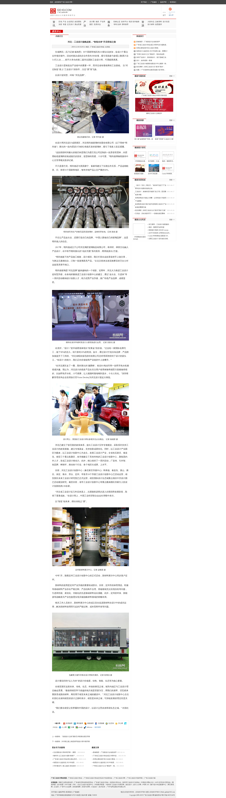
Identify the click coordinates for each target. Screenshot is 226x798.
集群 (97, 22)
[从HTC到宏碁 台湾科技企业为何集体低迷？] (154, 168)
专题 (64, 24)
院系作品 (97, 24)
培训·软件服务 (134, 22)
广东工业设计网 (119, 778)
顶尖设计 (129, 784)
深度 (60, 24)
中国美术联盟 (99, 784)
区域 (60, 22)
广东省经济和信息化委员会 (83, 782)
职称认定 (117, 22)
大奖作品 (151, 22)
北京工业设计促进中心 (85, 784)
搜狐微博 (90, 723)
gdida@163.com (170, 792)
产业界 (102, 22)
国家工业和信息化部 (66, 782)
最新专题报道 (140, 76)
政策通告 (78, 22)
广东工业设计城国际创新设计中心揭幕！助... (151, 63)
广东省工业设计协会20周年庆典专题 (154, 95)
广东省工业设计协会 (75, 778)
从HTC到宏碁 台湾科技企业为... (160, 233)
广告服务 (154, 2)
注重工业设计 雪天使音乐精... (159, 239)
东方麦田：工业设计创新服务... (159, 224)
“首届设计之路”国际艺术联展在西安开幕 (75, 736)
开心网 (120, 723)
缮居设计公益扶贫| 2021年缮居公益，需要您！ (152, 51)
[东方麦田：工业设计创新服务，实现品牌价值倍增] (154, 155)
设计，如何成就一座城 (144, 60)
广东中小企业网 (65, 787)
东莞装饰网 (76, 787)
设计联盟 (60, 784)
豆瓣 (72, 727)
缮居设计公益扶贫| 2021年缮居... (64, 762)
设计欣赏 (166, 22)
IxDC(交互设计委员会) (163, 782)
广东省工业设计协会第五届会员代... (65, 759)
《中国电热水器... (140, 161)
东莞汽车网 (86, 787)
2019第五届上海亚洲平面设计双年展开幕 (75, 741)
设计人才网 (137, 784)
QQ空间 (111, 723)
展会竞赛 (78, 24)
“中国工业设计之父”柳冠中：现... (104, 766)
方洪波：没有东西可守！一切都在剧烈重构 (150, 213)
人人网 (64, 727)
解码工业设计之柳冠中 (154, 113)
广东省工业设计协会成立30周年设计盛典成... (151, 45)
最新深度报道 (140, 180)
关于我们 (144, 2)
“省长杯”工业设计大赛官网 (115, 784)
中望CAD (146, 784)
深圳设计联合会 (115, 782)
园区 (91, 24)
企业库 (56, 787)
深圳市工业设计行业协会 (131, 782)
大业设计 (94, 787)
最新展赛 (140, 120)
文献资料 (158, 22)
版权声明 (163, 2)
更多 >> (172, 76)
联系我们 (173, 2)
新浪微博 (69, 723)
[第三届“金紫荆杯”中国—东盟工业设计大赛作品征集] (144, 130)
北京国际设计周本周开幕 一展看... (65, 752)
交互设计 (70, 24)
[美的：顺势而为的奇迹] (168, 155)
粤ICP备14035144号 (168, 795)
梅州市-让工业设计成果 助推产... (64, 756)
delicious (89, 727)
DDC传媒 (68, 784)
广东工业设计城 (149, 778)
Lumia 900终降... (167, 174)
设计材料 (151, 24)
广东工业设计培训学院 (135, 778)
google (80, 727)
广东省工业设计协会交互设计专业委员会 (98, 778)
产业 (64, 22)
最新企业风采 (140, 220)
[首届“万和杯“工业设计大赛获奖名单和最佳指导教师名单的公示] (164, 130)
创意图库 (158, 24)
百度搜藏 (101, 723)
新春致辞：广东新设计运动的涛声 (105, 752)
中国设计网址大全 (147, 782)
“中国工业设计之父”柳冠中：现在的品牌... (150, 54)
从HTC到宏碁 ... (153, 174)
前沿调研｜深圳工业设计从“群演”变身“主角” (150, 210)
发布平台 (124, 22)
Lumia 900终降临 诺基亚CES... (159, 236)
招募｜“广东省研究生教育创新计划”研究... (150, 70)
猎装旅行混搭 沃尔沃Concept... (159, 230)
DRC (74, 784)
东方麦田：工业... (154, 161)
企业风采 (70, 22)
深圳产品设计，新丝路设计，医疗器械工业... (151, 57)
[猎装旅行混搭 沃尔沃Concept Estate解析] (140, 168)
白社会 (55, 727)
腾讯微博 (80, 723)
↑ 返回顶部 (97, 727)
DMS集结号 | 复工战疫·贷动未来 (64, 766)
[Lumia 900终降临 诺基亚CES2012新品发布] (168, 168)
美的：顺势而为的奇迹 (156, 227)
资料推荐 (125, 24)
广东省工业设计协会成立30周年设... (105, 756)
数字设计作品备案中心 (158, 784)
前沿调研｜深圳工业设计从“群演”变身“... (150, 67)
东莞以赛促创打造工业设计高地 (104, 759)
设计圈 (92, 22)
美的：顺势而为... (168, 161)
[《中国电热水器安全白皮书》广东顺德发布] (140, 155)
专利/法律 (117, 24)
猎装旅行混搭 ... (139, 174)
